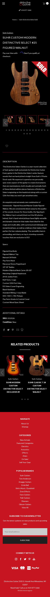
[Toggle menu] (3, 3)
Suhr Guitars (25, 475)
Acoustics (25, 449)
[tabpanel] (10, 120)
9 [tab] (30, 130)
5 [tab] (18, 130)
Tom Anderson (25, 479)
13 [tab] (41, 130)
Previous (5, 123)
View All (25, 507)
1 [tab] (6, 130)
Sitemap (25, 427)
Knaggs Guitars (25, 482)
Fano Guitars (25, 495)
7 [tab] (24, 130)
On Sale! (25, 459)
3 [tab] (12, 130)
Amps (25, 456)
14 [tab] (44, 130)
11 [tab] (35, 130)
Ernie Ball (25, 485)
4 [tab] (15, 130)
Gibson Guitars (25, 504)
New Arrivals (25, 440)
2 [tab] (9, 130)
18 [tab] (30, 133)
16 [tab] (24, 133)
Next (47, 372)
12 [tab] (38, 130)
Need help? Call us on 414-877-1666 (25, 588)
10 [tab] (32, 130)
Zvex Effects (25, 491)
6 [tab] (21, 130)
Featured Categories (25, 443)
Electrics (25, 446)
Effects (25, 453)
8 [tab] (27, 130)
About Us (25, 423)
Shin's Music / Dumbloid (25, 488)
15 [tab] (47, 130)
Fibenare (25, 501)
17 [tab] (27, 133)
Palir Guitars (25, 498)
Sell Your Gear (25, 462)
